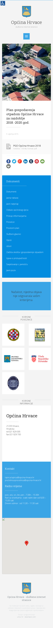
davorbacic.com (30, 617)
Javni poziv (11, 270)
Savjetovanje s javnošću (17, 264)
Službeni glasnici (13, 234)
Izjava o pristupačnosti (16, 258)
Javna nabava (12, 197)
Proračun (10, 222)
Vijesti (9, 240)
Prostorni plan (12, 228)
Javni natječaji (12, 203)
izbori (8, 246)
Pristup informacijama (16, 216)
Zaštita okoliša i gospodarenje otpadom (24, 252)
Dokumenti (11, 191)
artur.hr (20, 617)
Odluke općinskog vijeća (17, 210)
